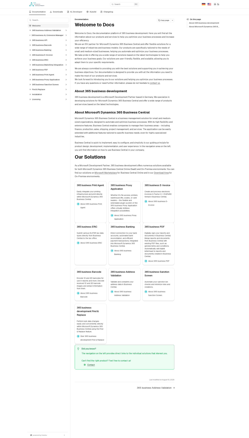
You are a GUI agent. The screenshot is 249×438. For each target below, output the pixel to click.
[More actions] (172, 20)
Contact (91, 364)
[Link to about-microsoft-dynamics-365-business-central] (151, 112)
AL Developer (76, 12)
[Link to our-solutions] (108, 157)
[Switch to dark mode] (216, 4)
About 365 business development (204, 23)
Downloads (58, 12)
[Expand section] (66, 30)
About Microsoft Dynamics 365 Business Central (210, 26)
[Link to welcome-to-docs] (117, 25)
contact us (155, 83)
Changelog (108, 12)
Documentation (39, 12)
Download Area (161, 172)
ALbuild (93, 12)
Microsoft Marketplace (106, 172)
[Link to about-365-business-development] (129, 91)
